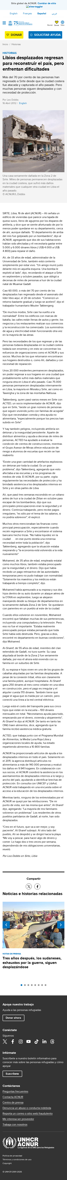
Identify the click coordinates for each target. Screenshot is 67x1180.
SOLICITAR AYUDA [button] (47, 35)
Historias (16, 44)
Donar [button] (56, 25)
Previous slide (6, 924)
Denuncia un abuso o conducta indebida (27, 1108)
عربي (54, 13)
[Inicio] (20, 23)
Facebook (12, 1041)
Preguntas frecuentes (15, 1091)
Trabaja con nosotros (15, 1124)
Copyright (7, 1163)
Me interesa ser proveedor (18, 1119)
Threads (52, 1041)
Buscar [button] (50, 25)
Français (27, 13)
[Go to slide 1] (22, 986)
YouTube (28, 1041)
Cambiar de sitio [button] (47, 3)
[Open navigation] (4, 23)
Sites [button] (62, 25)
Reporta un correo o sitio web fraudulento (28, 1113)
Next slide (60, 924)
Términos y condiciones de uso (17, 1159)
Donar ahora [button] (13, 1018)
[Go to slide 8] (46, 986)
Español (41, 13)
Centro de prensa (13, 1102)
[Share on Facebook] (37, 886)
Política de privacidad (12, 1155)
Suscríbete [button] (12, 1074)
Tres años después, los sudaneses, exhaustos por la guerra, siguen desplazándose (32, 962)
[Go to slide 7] (43, 986)
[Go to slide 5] (36, 986)
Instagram (20, 1041)
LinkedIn (44, 1041)
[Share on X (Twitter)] (29, 886)
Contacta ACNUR (13, 1097)
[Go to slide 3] (29, 986)
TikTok (36, 1041)
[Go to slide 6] (39, 986)
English (14, 13)
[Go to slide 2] (25, 986)
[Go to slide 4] (32, 986)
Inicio (5, 44)
